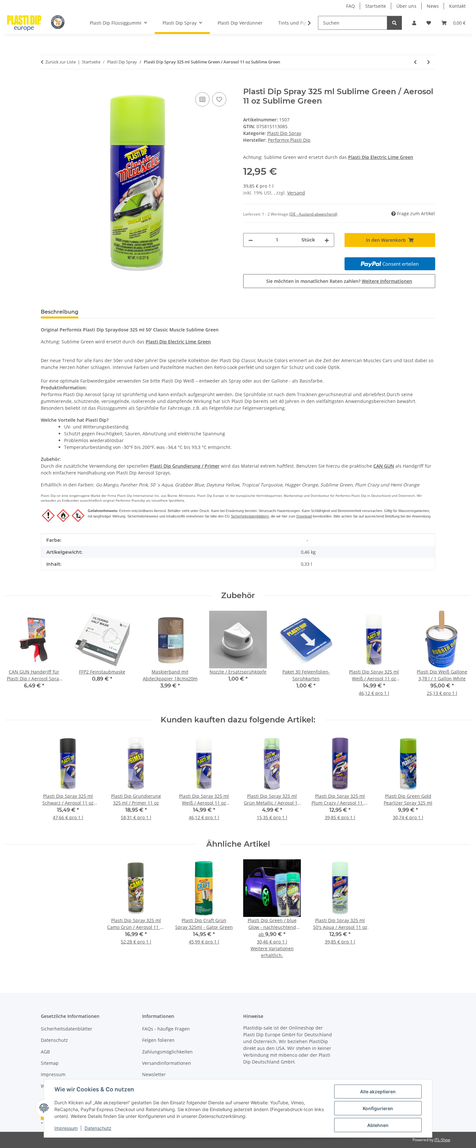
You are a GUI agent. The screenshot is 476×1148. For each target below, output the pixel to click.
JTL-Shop (442, 1139)
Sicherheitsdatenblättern (250, 516)
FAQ (350, 6)
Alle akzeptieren (378, 1091)
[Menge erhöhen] (327, 240)
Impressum (66, 1128)
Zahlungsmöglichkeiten (167, 1052)
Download (304, 516)
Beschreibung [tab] (59, 312)
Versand (296, 193)
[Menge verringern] (251, 240)
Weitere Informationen (387, 281)
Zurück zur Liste (60, 62)
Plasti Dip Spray (284, 133)
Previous (16, 658)
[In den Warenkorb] (46, 83)
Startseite (375, 6)
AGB (45, 1052)
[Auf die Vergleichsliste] (202, 99)
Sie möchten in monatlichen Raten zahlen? (339, 281)
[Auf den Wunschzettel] (219, 99)
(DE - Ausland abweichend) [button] (313, 214)
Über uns (406, 6)
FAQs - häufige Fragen (166, 1029)
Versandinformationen (166, 1063)
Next (460, 658)
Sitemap (50, 1063)
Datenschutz (98, 1128)
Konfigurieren (378, 1108)
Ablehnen (378, 1125)
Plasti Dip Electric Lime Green (380, 157)
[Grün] (307, 540)
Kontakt (457, 6)
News (433, 6)
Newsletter (154, 1074)
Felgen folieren (158, 1040)
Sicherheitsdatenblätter (66, 1029)
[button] (414, 23)
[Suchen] (394, 23)
